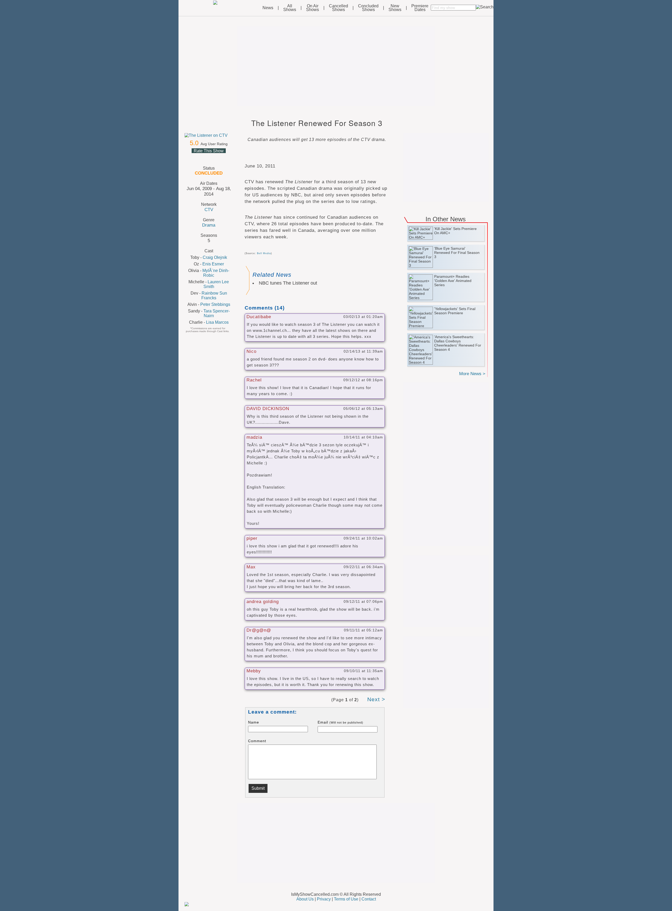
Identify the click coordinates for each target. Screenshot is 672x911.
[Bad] (196, 157)
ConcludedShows (368, 8)
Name (253, 722)
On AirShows (312, 8)
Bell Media (264, 253)
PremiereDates (419, 8)
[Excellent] (221, 157)
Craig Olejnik (215, 257)
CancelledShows (338, 8)
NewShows (394, 8)
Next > (376, 699)
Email (340, 722)
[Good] (215, 157)
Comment (257, 741)
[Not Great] (202, 157)
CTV (208, 209)
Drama (208, 225)
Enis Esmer (213, 264)
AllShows (289, 8)
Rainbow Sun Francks (214, 295)
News (267, 8)
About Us (305, 899)
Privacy (324, 899)
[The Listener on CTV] (209, 135)
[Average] (208, 157)
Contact (368, 899)
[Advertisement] (336, 66)
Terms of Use (346, 899)
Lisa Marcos (217, 322)
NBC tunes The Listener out (288, 283)
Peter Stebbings (215, 304)
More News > (472, 373)
